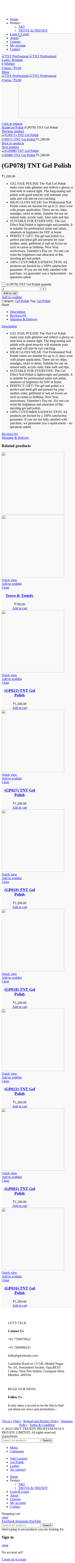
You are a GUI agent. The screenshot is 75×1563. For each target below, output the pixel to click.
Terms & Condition (42, 1425)
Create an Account (14, 1559)
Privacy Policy (11, 1421)
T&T (21, 26)
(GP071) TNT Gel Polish (19, 139)
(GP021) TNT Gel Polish (19, 692)
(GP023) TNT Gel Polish (19, 1091)
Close (5, 587)
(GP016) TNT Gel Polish (19, 1290)
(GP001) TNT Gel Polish (19, 1191)
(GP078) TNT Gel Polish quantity (29, 284)
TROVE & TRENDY (33, 30)
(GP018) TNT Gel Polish (19, 991)
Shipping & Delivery (24, 319)
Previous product (13, 131)
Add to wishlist (12, 297)
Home (6, 127)
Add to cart (10, 293)
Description (17, 312)
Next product (10, 147)
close (5, 1517)
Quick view (9, 580)
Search (47, 1440)
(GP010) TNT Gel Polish (19, 892)
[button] (19, 608)
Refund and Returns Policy (41, 1421)
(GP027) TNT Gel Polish (19, 792)
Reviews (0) (18, 315)
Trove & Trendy (20, 595)
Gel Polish (17, 127)
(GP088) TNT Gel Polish (19, 155)
